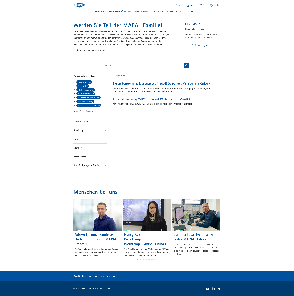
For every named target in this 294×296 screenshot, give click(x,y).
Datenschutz (87, 276)
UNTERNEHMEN (174, 11)
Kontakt (189, 11)
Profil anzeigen (199, 45)
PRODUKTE (99, 11)
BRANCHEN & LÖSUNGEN (120, 11)
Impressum (99, 276)
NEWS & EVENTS (142, 11)
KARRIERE (158, 11)
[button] (137, 259)
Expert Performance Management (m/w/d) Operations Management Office (160, 84)
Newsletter (110, 276)
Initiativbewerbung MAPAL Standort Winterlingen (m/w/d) (150, 99)
